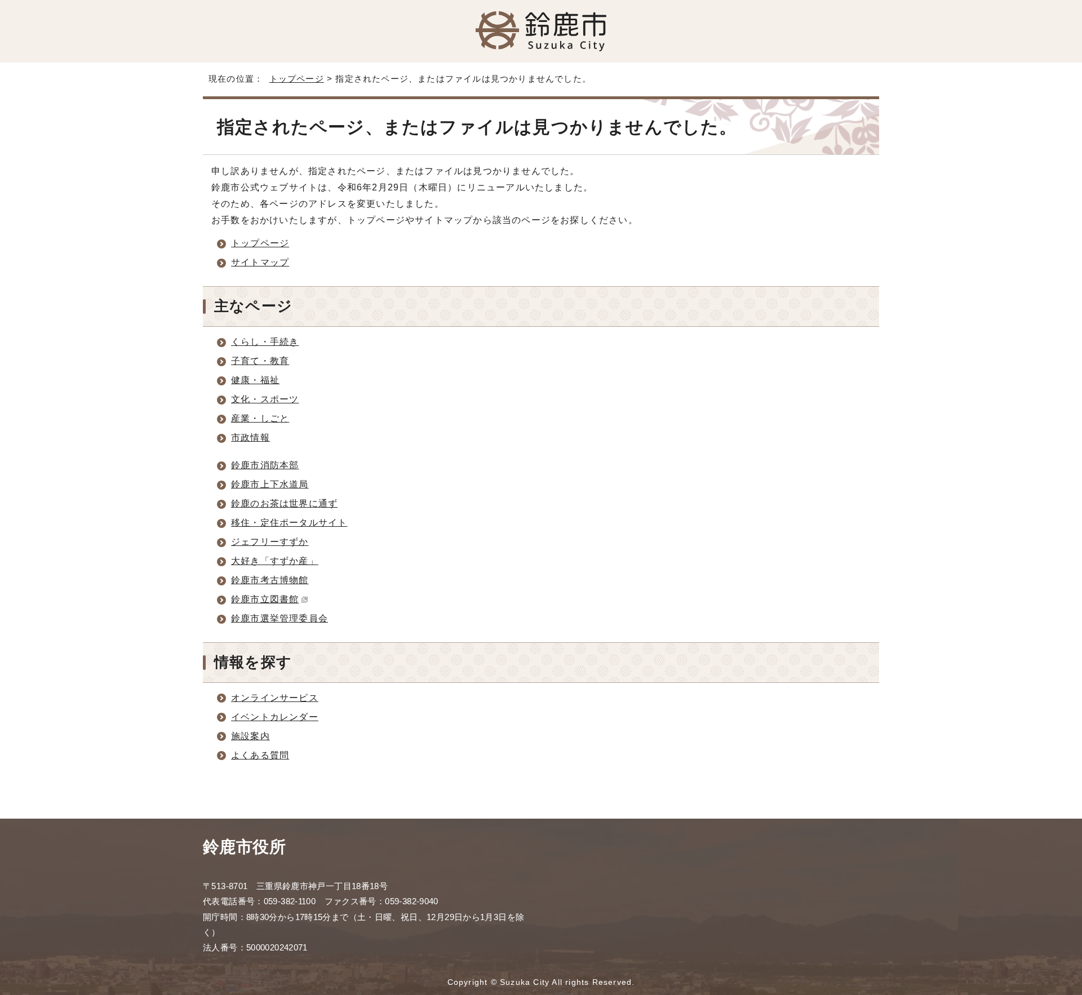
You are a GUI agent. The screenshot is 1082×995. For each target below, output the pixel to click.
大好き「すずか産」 (274, 561)
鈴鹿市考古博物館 (270, 580)
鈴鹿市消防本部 (265, 465)
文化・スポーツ (265, 399)
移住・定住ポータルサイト (289, 522)
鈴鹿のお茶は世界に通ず (284, 503)
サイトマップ (260, 262)
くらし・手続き (265, 342)
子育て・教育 (260, 361)
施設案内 (250, 736)
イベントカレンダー (274, 717)
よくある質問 (260, 755)
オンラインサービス (274, 698)
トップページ (296, 78)
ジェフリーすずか (270, 542)
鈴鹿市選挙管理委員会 (279, 618)
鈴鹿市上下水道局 (270, 484)
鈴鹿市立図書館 (265, 599)
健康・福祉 (255, 380)
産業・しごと (260, 418)
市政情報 (250, 437)
